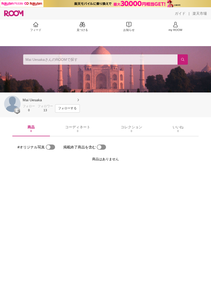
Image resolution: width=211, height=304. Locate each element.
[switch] (50, 147)
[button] (12, 104)
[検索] (183, 59)
